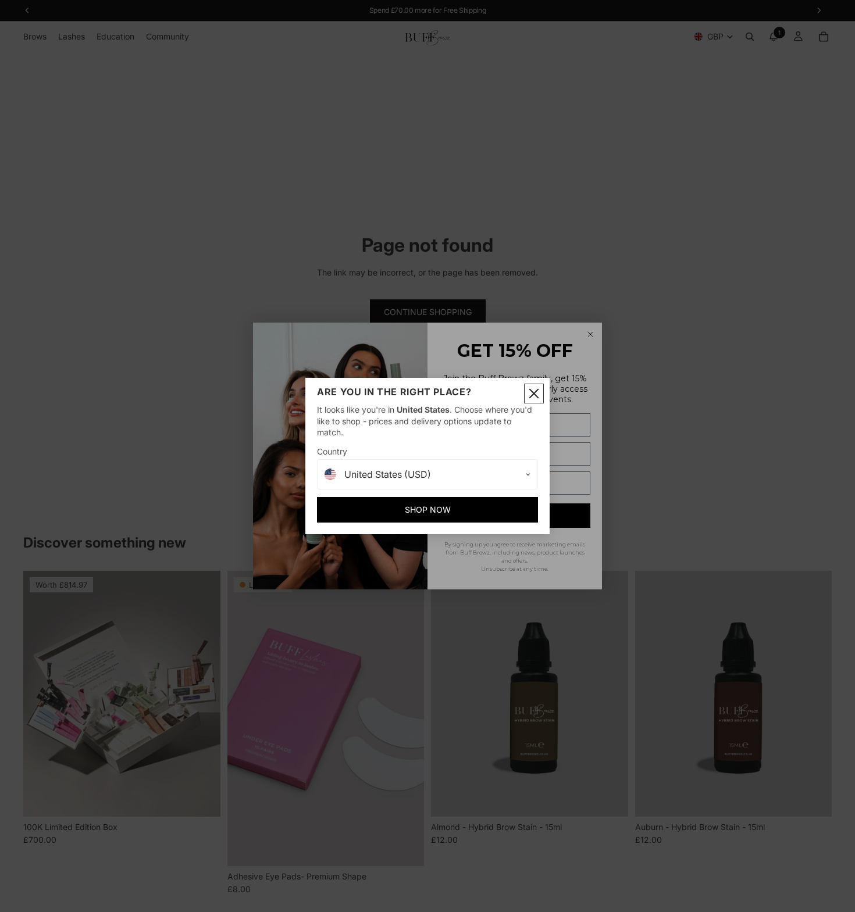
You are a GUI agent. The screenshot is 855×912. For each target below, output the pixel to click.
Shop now (428, 509)
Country (332, 451)
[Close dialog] (534, 393)
